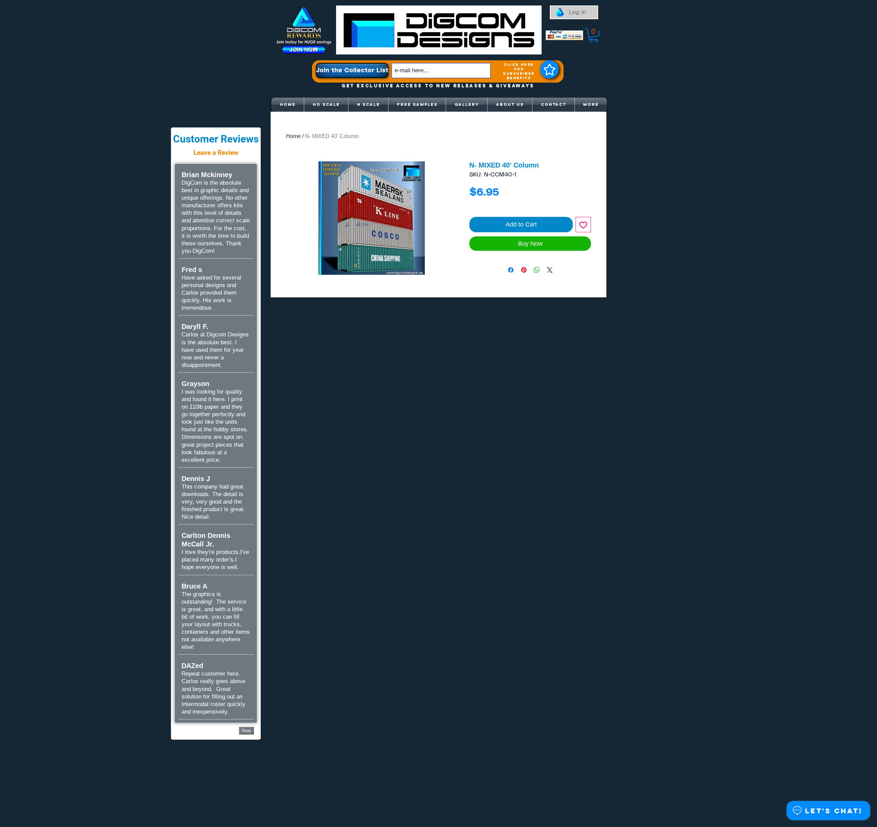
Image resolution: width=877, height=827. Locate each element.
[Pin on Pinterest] (524, 270)
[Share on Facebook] (511, 270)
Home (293, 136)
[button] (593, 35)
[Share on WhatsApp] (537, 270)
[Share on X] (550, 270)
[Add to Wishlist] (583, 224)
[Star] (549, 69)
